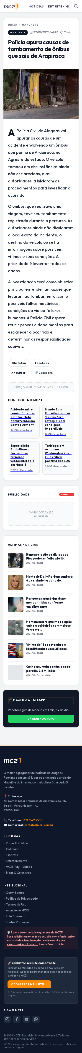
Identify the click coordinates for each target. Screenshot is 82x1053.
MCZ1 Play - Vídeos (19, 867)
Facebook (42, 363)
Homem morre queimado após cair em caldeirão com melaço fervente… (49, 625)
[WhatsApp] (36, 1019)
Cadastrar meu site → (29, 984)
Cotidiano (12, 849)
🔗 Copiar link (44, 372)
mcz (12, 760)
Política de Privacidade (22, 898)
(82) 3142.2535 (32, 820)
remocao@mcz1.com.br (22, 944)
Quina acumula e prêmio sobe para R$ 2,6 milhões (48, 669)
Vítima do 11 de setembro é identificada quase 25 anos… (47, 646)
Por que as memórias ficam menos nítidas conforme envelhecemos (46, 602)
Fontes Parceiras (17, 922)
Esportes (12, 855)
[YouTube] (26, 1019)
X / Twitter (18, 372)
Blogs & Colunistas (18, 872)
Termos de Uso (16, 904)
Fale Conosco (15, 916)
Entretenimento (62, 6)
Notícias (36, 6)
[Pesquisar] (76, 6)
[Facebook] (16, 1019)
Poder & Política (17, 843)
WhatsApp (18, 363)
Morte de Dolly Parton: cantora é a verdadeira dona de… (49, 578)
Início (12, 24)
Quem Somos (15, 892)
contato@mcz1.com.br (38, 825)
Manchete (30, 24)
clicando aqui (30, 940)
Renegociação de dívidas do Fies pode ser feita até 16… (47, 556)
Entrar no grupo (41, 718)
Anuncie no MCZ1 (17, 910)
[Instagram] (7, 1019)
